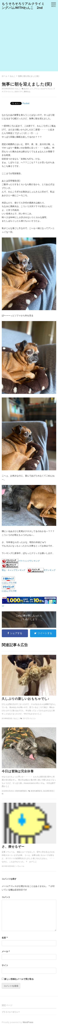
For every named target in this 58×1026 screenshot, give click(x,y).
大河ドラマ (18, 92)
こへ (31, 89)
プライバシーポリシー (11, 1012)
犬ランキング (49, 570)
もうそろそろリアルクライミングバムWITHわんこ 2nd (23, 5)
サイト (5, 965)
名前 (5, 937)
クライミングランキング (29, 561)
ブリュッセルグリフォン (43, 89)
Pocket (25, 103)
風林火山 (27, 92)
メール (6, 951)
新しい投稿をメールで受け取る (19, 979)
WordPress (28, 1022)
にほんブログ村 (9, 582)
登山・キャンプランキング (13, 570)
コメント (6, 897)
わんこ (17, 89)
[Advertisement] (29, 42)
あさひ (26, 89)
